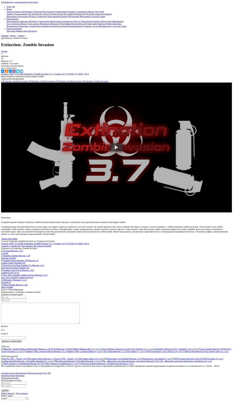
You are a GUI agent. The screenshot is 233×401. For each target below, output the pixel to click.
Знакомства (56, 26)
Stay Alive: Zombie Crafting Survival (17, 277)
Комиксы (46, 26)
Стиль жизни (33, 24)
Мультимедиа (12, 21)
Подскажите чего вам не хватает (36, 246)
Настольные (49, 12)
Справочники (35, 26)
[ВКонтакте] (2, 71)
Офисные (24, 21)
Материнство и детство (110, 26)
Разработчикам (8, 375)
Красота (97, 21)
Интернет (33, 21)
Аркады (10, 12)
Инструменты (77, 24)
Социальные (44, 21)
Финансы (78, 26)
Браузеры (117, 24)
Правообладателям (9, 378)
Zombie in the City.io (10, 273)
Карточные (11, 16)
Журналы (54, 24)
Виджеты (32, 31)
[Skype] (17, 71)
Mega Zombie (7, 287)
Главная (4, 36)
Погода (77, 21)
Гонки (17, 12)
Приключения (54, 16)
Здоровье (87, 26)
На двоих (44, 14)
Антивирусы (67, 21)
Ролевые (71, 12)
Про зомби (69, 14)
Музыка (33, 16)
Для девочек (33, 14)
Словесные (42, 16)
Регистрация (22, 393)
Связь (83, 21)
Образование (118, 21)
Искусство (106, 21)
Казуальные (23, 16)
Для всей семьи (98, 16)
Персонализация (35, 373)
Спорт (124, 26)
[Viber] (14, 71)
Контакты (19, 375)
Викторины (85, 16)
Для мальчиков (20, 14)
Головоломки (61, 12)
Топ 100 (47, 373)
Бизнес (89, 21)
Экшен (9, 14)
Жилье (23, 24)
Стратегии (38, 12)
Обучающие (74, 16)
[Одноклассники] (6, 71)
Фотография (65, 24)
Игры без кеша (93, 14)
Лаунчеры (11, 31)
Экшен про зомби (9, 239)
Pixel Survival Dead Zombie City (15, 268)
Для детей (99, 12)
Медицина (45, 24)
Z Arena (4, 253)
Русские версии (56, 14)
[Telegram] (21, 71)
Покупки (101, 24)
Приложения (21, 373)
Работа (109, 24)
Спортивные (82, 12)
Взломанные (80, 14)
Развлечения (68, 26)
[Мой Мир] (10, 71)
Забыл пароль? (8, 393)
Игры (13, 36)
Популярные (106, 14)
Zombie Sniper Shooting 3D (13, 263)
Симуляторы (26, 12)
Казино (64, 16)
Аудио (95, 26)
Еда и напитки (13, 24)
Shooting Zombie (8, 258)
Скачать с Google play (11, 246)
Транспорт (24, 26)
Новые (91, 12)
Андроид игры (8, 373)
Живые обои (22, 31)
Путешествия (90, 24)
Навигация (55, 21)
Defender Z (6, 282)
